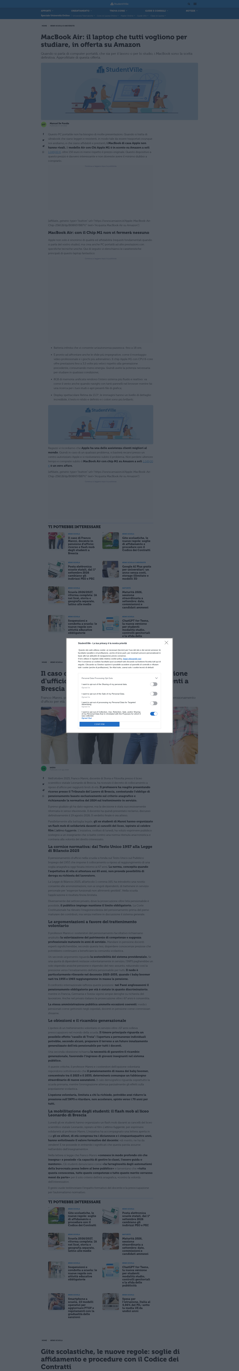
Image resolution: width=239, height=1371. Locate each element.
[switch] (153, 684)
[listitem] (119, 678)
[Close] (167, 643)
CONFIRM (99, 724)
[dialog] (119, 685)
